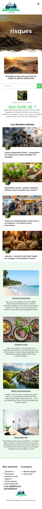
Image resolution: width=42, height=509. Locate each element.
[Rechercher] (39, 86)
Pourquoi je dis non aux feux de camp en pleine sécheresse (21, 77)
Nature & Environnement (21, 391)
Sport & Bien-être (21, 437)
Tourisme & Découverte (21, 298)
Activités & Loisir (21, 345)
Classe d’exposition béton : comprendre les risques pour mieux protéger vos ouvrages (22, 155)
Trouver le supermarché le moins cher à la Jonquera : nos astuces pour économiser (22, 223)
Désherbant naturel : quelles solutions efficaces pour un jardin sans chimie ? (21, 189)
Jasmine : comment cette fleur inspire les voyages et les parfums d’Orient (21, 257)
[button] (38, 3)
